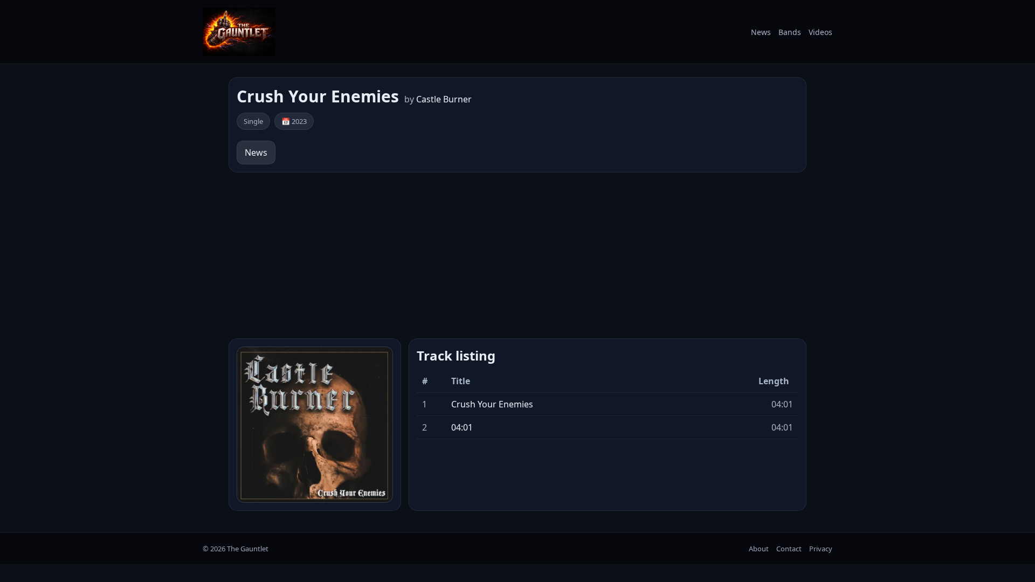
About (759, 548)
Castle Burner (444, 99)
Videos (820, 32)
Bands (789, 32)
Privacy (820, 548)
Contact (789, 548)
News (761, 32)
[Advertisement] (517, 255)
